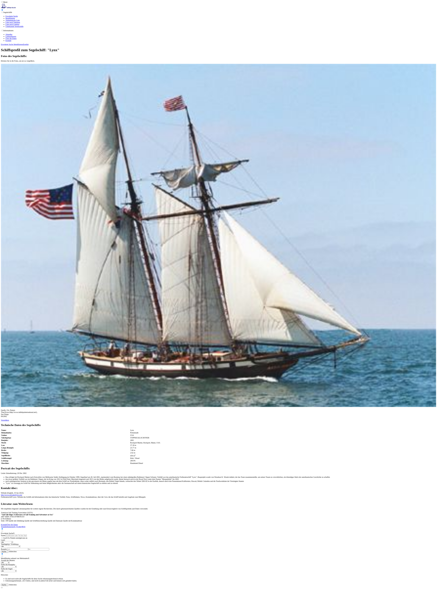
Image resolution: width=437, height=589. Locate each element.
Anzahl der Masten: (8, 560)
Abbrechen (13, 551)
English (26, 44)
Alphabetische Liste (12, 20)
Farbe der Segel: (7, 569)
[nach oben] (2, 587)
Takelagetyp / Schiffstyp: (10, 544)
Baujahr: (4, 549)
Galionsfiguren (10, 36)
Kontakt (8, 41)
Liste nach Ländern (12, 24)
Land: (3, 540)
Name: (3, 535)
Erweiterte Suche (11, 16)
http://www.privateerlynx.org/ (11, 495)
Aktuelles (8, 34)
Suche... (4, 551)
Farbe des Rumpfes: (8, 565)
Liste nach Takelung (12, 22)
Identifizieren (10, 18)
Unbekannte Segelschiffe (14, 26)
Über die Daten (11, 38)
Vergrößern (5, 420)
